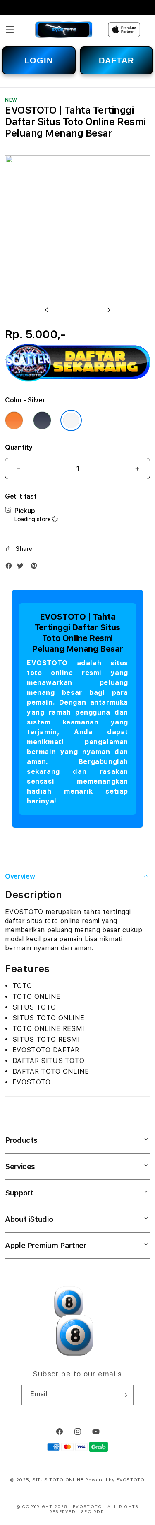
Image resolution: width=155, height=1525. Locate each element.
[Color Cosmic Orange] (14, 420)
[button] (10, 29)
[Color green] (42, 420)
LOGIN (38, 60)
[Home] (64, 29)
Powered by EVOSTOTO (114, 1480)
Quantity (18, 447)
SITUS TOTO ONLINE (58, 1480)
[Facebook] (11, 567)
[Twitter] (22, 567)
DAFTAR (116, 60)
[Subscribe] (124, 1395)
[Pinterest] (36, 567)
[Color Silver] (71, 420)
